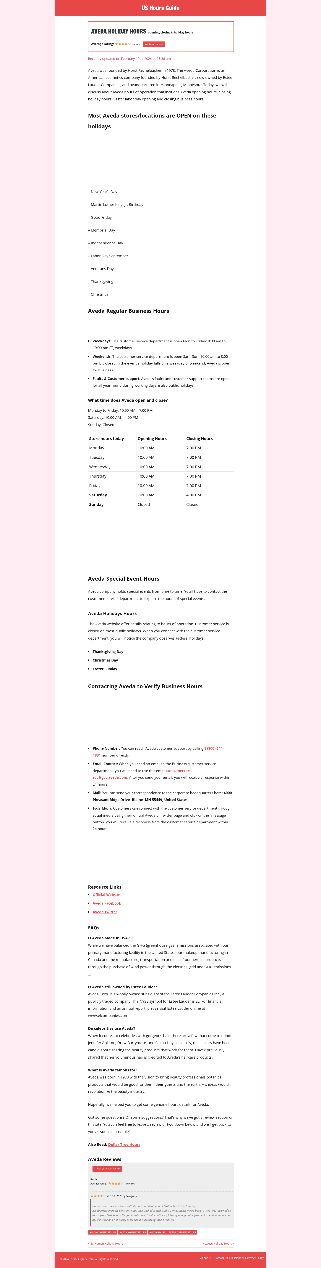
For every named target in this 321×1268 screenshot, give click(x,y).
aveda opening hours (182, 1232)
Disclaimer (237, 1258)
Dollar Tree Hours (124, 1144)
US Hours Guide (160, 8)
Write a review (154, 44)
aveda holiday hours (132, 1232)
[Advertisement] (161, 158)
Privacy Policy (255, 1258)
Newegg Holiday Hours (217, 1243)
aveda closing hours (102, 1232)
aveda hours (157, 1232)
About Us (206, 1258)
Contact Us (221, 1258)
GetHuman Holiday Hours (106, 1243)
